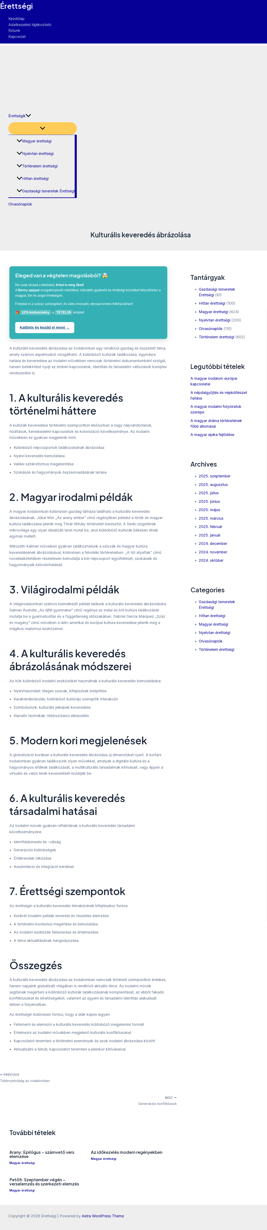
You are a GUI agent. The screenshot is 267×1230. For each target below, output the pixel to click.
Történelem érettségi (40, 166)
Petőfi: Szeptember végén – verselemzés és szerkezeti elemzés (44, 1181)
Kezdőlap (16, 18)
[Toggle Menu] (42, 128)
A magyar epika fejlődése (212, 434)
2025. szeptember (214, 476)
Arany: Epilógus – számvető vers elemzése (41, 1154)
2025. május (209, 510)
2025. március (211, 518)
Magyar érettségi (37, 141)
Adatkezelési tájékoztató (29, 24)
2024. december (213, 543)
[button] (28, 116)
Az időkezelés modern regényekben (126, 1152)
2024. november (213, 552)
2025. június (209, 501)
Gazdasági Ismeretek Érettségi (48, 191)
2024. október (211, 560)
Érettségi (16, 5)
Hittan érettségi (35, 178)
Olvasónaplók (20, 204)
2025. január (209, 535)
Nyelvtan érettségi (38, 153)
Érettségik (17, 116)
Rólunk (14, 30)
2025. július (209, 493)
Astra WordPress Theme (103, 1216)
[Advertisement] (133, 75)
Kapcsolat (17, 36)
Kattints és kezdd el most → (45, 327)
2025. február (210, 526)
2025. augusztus (213, 484)
